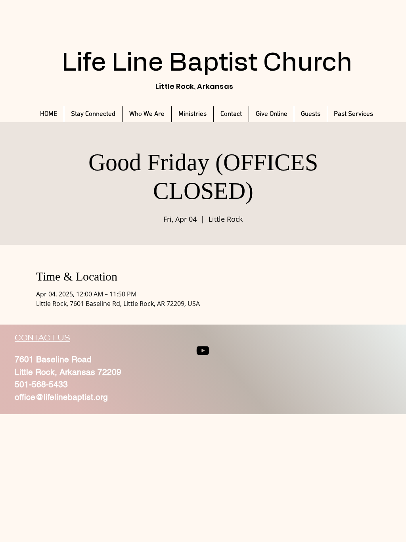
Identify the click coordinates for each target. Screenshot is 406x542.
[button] (353, 114)
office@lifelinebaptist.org (61, 397)
